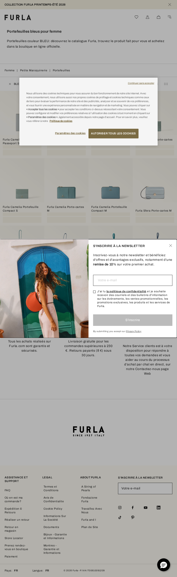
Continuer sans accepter (141, 83)
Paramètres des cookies (70, 133)
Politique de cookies (61, 121)
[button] (163, 564)
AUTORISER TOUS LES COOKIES (113, 133)
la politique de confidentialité (126, 291)
